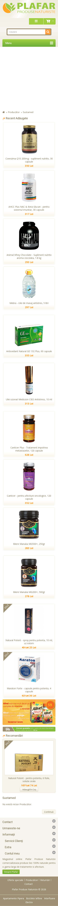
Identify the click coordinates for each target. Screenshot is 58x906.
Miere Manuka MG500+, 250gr (29, 543)
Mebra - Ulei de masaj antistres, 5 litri (29, 303)
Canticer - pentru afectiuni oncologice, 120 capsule (29, 497)
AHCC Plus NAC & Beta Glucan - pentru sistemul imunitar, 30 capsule (29, 208)
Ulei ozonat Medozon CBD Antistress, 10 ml (29, 399)
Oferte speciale (15, 880)
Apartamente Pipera (13, 898)
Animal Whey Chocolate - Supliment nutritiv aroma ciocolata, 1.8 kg (29, 256)
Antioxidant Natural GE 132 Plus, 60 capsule (29, 351)
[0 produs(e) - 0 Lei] (49, 21)
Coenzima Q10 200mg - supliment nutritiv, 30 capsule (29, 160)
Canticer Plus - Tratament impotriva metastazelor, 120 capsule (29, 449)
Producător (14, 112)
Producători (32, 880)
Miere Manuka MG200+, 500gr (29, 592)
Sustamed (28, 112)
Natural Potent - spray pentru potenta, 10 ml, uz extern (29, 642)
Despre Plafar (11, 871)
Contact (28, 883)
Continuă (48, 811)
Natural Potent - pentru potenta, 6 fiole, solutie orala (29, 780)
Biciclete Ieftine (34, 898)
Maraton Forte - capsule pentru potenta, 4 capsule (29, 690)
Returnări (45, 880)
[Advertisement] (29, 79)
